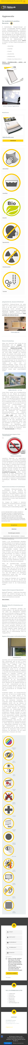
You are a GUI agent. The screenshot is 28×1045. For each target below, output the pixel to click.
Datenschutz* (9, 956)
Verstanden (8, 1043)
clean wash (9, 415)
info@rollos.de (9, 1027)
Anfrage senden (12, 973)
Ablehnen (14, 529)
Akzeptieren (14, 525)
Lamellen (19, 345)
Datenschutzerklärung (15, 535)
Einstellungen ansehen (14, 533)
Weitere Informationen (18, 1043)
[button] (26, 509)
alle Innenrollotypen (9, 428)
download (13, 140)
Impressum (22, 535)
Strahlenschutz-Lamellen (16, 348)
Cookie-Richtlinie (6, 535)
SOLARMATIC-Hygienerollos (9, 472)
